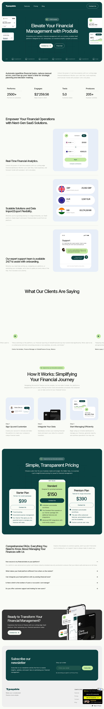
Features (27, 6)
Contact (77, 699)
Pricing (36, 6)
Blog (43, 6)
